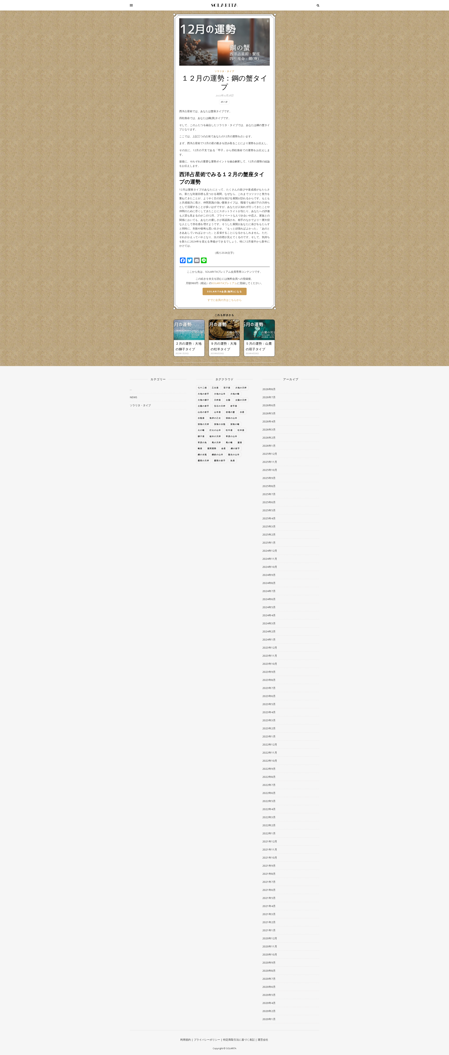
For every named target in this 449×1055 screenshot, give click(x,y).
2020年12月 (269, 938)
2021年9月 (269, 865)
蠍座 (200, 448)
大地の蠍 (235, 393)
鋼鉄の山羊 (217, 454)
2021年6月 (269, 890)
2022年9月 (269, 768)
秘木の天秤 (215, 436)
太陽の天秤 (241, 400)
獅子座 (201, 436)
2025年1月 (269, 542)
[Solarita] (224, 5)
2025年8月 (269, 486)
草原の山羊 (231, 436)
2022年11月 (269, 752)
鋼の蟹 (224, 101)
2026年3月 (269, 429)
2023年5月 (269, 704)
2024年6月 (269, 599)
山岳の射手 (203, 412)
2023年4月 (269, 712)
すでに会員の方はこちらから (224, 300)
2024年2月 (269, 631)
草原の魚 (202, 442)
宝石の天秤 (220, 406)
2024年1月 (269, 639)
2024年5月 (269, 607)
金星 (223, 448)
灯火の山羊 (215, 430)
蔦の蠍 (229, 442)
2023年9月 (269, 671)
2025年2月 (269, 534)
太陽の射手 (203, 406)
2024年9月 (269, 575)
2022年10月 (269, 760)
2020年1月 (269, 1019)
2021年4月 (269, 906)
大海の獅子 (203, 400)
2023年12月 (269, 647)
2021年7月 (269, 881)
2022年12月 (269, 744)
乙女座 (215, 387)
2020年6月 (269, 986)
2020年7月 (269, 978)
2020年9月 (269, 962)
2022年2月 (269, 825)
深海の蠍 (235, 424)
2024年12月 (269, 550)
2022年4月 (269, 809)
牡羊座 (241, 430)
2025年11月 (269, 462)
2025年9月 (269, 478)
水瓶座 (201, 418)
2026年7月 (269, 397)
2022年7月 (269, 785)
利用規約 (185, 1039)
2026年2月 (269, 437)
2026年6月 (269, 405)
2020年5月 (269, 995)
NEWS (133, 397)
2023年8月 (269, 680)
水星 (242, 412)
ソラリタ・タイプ (224, 71)
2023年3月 (269, 720)
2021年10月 (269, 857)
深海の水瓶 (220, 424)
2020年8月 (269, 970)
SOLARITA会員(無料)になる (224, 291)
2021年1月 (269, 930)
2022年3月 (269, 817)
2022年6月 (269, 793)
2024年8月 (269, 583)
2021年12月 (269, 841)
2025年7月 (269, 494)
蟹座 (240, 442)
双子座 (227, 387)
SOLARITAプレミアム (224, 283)
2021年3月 (269, 914)
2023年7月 (269, 688)
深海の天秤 (203, 424)
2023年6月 (269, 696)
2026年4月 (269, 421)
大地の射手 (203, 393)
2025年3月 (269, 526)
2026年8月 (269, 389)
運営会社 (263, 1039)
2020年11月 (269, 946)
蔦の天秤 (216, 442)
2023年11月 (269, 655)
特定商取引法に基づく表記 (239, 1039)
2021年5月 (269, 898)
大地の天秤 (241, 387)
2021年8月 (269, 873)
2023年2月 (269, 728)
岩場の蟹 (230, 412)
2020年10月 (269, 954)
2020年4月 (269, 1003)
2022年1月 (269, 833)
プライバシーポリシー (207, 1039)
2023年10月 (269, 663)
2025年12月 (269, 453)
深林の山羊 (231, 418)
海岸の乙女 (215, 418)
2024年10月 (269, 566)
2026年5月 (269, 413)
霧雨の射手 (220, 460)
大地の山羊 (220, 393)
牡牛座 (229, 430)
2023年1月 (269, 736)
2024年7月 (269, 591)
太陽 (228, 400)
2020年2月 (269, 1011)
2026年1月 (269, 445)
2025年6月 (269, 502)
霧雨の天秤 (203, 460)
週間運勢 (211, 448)
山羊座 (217, 412)
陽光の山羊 (234, 454)
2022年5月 (269, 801)
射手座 (233, 406)
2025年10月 (269, 470)
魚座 (232, 460)
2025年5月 (269, 510)
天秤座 (217, 400)
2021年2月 (269, 922)
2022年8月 (269, 776)
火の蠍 (201, 430)
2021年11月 (269, 849)
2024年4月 (269, 615)
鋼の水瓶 (202, 454)
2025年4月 (269, 518)
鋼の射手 (235, 448)
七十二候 (202, 387)
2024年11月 (269, 558)
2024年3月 (269, 623)
